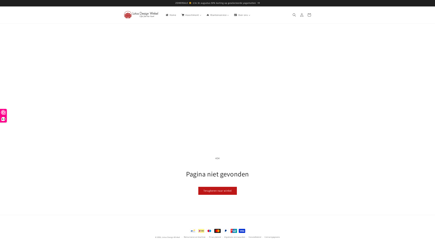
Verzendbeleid (255, 237)
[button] (294, 15)
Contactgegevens (272, 237)
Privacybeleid (215, 237)
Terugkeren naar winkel (217, 190)
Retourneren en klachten (195, 237)
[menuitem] (171, 15)
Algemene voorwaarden (234, 237)
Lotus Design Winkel (171, 237)
